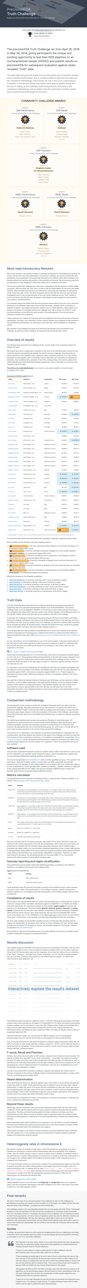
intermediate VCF (34, 760)
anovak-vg (11, 383)
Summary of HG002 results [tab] (17, 376)
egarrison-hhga (12, 436)
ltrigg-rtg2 (11, 508)
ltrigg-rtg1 (11, 504)
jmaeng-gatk (12, 496)
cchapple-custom (13, 401)
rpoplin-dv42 (12, 530)
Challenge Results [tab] (43, 30)
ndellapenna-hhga (13, 517)
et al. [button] (33, 383)
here (54, 756)
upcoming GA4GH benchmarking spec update (33, 781)
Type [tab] (9, 870)
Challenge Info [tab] (28, 30)
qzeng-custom (12, 521)
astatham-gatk (12, 388)
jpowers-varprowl (13, 500)
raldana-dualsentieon (14, 525)
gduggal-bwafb (12, 444)
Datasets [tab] (30, 376)
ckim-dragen (12, 414)
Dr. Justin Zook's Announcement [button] (26, 651)
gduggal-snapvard (13, 465)
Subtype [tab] (14, 870)
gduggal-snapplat (13, 461)
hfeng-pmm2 (12, 478)
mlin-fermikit (12, 513)
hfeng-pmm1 (12, 474)
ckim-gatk (11, 418)
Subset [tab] (26, 870)
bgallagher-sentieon (14, 397)
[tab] (43, 651)
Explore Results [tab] (58, 30)
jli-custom (11, 491)
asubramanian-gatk (14, 392)
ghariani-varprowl (13, 470)
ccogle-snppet (12, 406)
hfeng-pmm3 (12, 482)
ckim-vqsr (11, 427)
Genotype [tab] (20, 870)
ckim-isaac (11, 423)
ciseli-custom (12, 410)
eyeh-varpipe (12, 440)
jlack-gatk (11, 487)
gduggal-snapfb (13, 457)
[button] (40, 35)
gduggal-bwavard (13, 453)
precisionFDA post (26, 927)
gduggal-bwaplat (13, 448)
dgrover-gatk (12, 431)
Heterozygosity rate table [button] (22, 1179)
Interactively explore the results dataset (43, 988)
